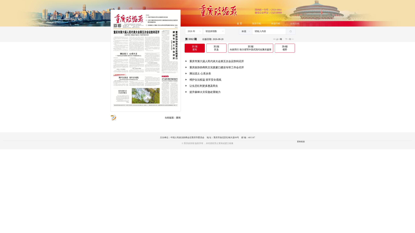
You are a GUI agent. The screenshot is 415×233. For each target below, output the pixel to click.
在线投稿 (294, 23)
